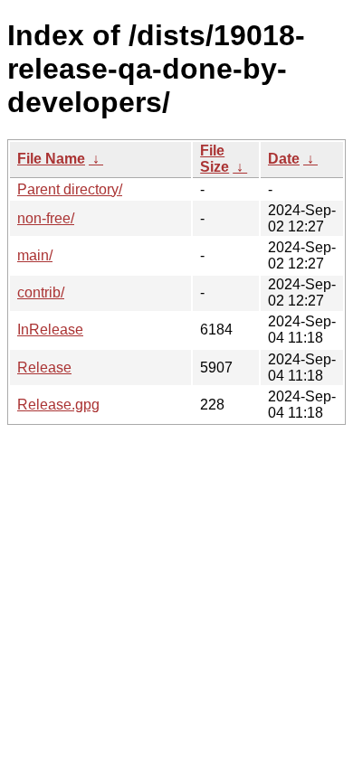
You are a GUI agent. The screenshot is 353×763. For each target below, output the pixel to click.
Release (44, 367)
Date (284, 158)
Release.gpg (58, 404)
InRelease (50, 329)
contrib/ (40, 292)
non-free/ (45, 218)
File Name (51, 158)
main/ (34, 255)
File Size (214, 158)
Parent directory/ (69, 189)
